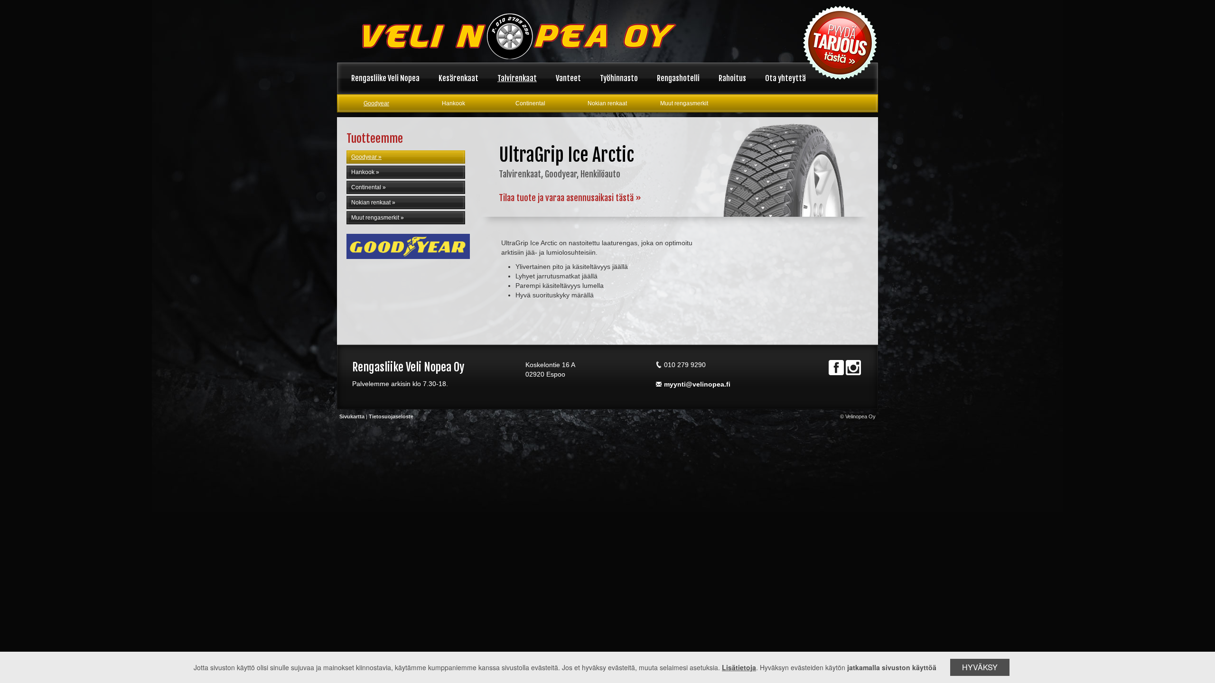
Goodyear (376, 103)
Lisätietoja (739, 667)
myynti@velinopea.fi (697, 384)
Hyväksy (980, 667)
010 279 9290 (685, 365)
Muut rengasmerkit (684, 103)
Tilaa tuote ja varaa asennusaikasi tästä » (570, 198)
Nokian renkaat (607, 103)
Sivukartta (351, 416)
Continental (530, 103)
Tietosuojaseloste (391, 416)
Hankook (453, 103)
